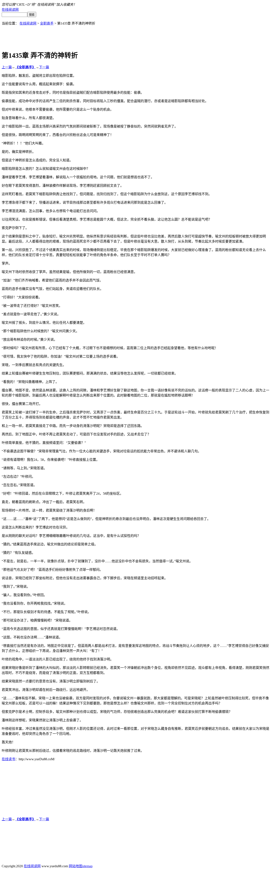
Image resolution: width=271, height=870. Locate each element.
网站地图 (75, 866)
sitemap (87, 866)
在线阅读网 (10, 9)
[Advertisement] (135, 35)
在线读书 (8, 759)
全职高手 (47, 23)
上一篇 (7, 67)
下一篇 (44, 67)
